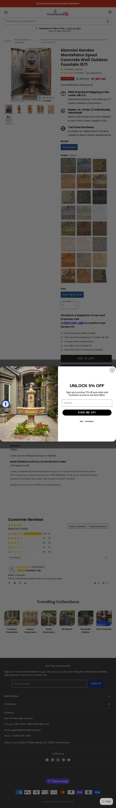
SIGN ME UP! (87, 412)
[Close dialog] (112, 370)
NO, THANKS (87, 422)
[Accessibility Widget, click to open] (6, 404)
